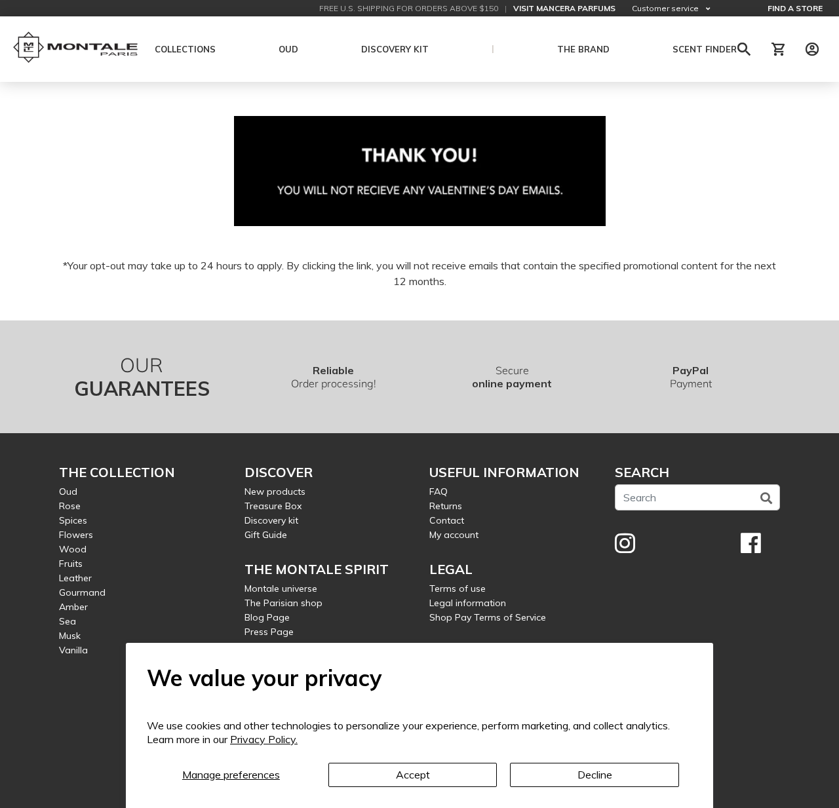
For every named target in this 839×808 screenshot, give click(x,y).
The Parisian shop (283, 603)
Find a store (795, 8)
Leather (75, 578)
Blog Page (267, 617)
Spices (73, 520)
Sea (67, 621)
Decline (594, 774)
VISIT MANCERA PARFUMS (564, 8)
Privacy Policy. (264, 739)
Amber (73, 607)
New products (274, 491)
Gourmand (82, 592)
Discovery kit (271, 520)
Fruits (71, 563)
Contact (446, 520)
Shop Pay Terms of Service (487, 617)
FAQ (438, 491)
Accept (413, 774)
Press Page (269, 632)
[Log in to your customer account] (812, 49)
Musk (70, 636)
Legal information (467, 603)
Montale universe (280, 588)
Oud (68, 491)
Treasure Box (273, 506)
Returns (445, 506)
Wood (73, 549)
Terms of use (457, 588)
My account (453, 535)
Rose (70, 506)
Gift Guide (265, 535)
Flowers (76, 535)
